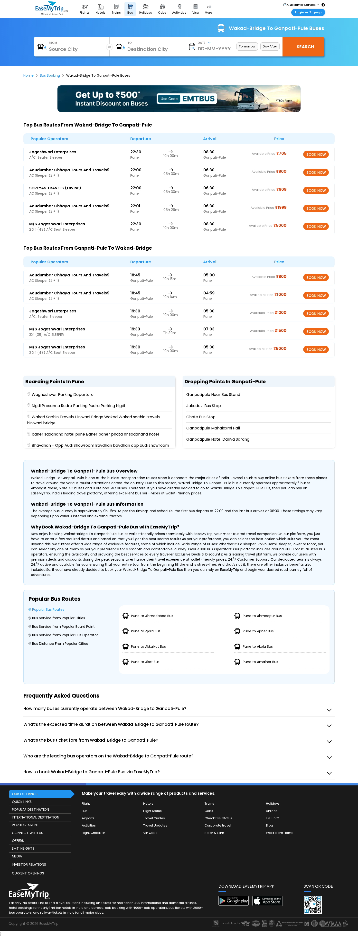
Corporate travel (218, 825)
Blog (269, 825)
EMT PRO (272, 818)
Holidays (273, 803)
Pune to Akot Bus (145, 661)
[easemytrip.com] (52, 14)
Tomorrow (247, 46)
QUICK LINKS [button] (22, 801)
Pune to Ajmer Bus (258, 631)
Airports (88, 818)
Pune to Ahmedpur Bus (262, 615)
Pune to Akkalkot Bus (148, 646)
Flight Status (152, 811)
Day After (270, 46)
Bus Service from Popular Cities (58, 618)
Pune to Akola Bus (258, 646)
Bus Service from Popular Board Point (63, 626)
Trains (209, 803)
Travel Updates (155, 825)
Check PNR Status (218, 818)
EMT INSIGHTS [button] (23, 848)
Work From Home (279, 832)
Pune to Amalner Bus (260, 661)
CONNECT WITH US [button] (27, 832)
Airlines (271, 811)
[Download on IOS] (267, 904)
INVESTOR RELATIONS (29, 864)
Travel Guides (154, 818)
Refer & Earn (214, 832)
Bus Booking (50, 75)
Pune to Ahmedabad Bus (152, 615)
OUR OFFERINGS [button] (25, 793)
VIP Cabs (150, 832)
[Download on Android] (233, 904)
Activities (89, 825)
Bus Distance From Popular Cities (60, 643)
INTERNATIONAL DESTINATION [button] (35, 817)
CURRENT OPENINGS (28, 873)
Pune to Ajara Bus (145, 631)
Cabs (209, 811)
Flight (86, 803)
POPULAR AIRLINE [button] (25, 825)
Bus (84, 811)
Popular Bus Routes (48, 609)
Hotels (148, 803)
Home (28, 75)
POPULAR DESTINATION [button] (30, 809)
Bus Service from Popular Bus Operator (65, 635)
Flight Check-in (93, 832)
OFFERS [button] (18, 840)
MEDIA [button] (17, 856)
